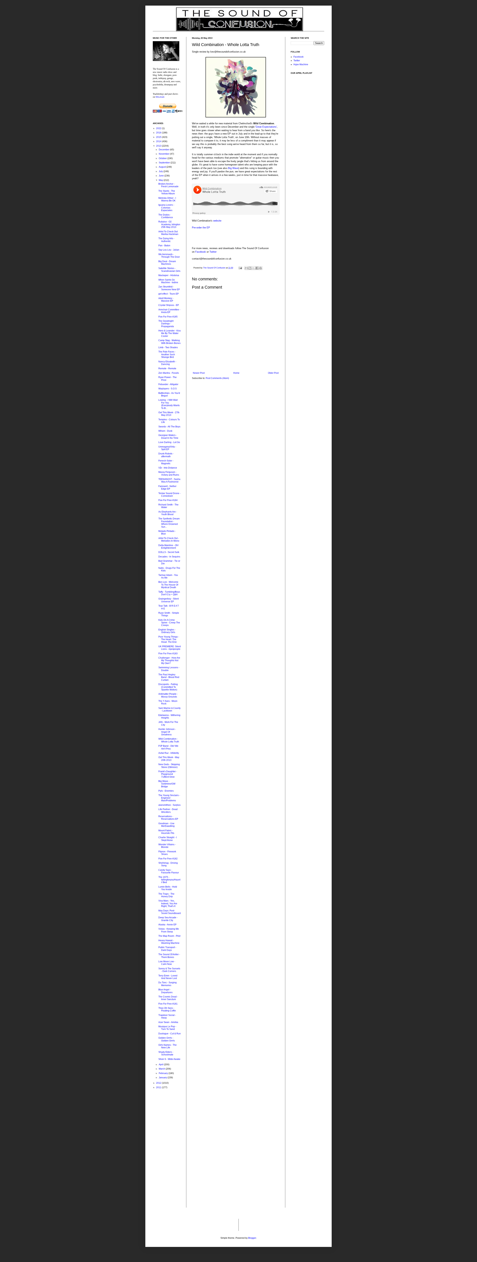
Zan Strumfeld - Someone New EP (169, 288)
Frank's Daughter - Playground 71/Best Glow (167, 774)
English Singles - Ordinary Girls (167, 631)
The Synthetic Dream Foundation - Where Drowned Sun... (169, 522)
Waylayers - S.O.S (167, 388)
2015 (159, 137)
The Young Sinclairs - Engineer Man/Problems (169, 798)
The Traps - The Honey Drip (166, 895)
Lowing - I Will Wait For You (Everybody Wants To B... (169, 404)
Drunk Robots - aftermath (166, 455)
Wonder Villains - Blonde (167, 845)
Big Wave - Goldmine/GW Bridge (166, 784)
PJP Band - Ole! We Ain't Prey (168, 747)
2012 (159, 1083)
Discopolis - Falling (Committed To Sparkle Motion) (168, 687)
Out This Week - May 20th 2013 (168, 758)
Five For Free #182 (168, 858)
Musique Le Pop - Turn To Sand (167, 1027)
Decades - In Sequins (169, 556)
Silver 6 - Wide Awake (169, 1059)
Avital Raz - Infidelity (168, 753)
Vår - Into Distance (167, 467)
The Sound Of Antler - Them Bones (169, 955)
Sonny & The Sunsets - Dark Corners (169, 969)
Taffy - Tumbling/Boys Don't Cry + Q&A (169, 593)
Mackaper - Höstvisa (168, 275)
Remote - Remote (167, 368)
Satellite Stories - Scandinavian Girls (169, 269)
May (161, 180)
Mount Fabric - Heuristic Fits (166, 831)
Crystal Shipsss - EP (168, 305)
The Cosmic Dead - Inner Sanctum (168, 998)
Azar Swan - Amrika (168, 1022)
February (163, 1073)
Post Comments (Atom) (217, 378)
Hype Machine (300, 64)
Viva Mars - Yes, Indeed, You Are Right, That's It (167, 903)
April (161, 1064)
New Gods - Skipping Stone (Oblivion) (169, 765)
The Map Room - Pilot (169, 936)
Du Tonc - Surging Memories (167, 983)
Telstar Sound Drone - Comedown (169, 494)
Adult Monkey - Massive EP (165, 299)
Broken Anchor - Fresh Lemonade (168, 185)
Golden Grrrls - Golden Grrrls (166, 1039)
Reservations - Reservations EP (168, 817)
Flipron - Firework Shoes (167, 852)
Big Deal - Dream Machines (167, 262)
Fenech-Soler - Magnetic (165, 462)
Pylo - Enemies (166, 791)
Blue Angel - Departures (165, 991)
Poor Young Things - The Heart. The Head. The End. (168, 639)
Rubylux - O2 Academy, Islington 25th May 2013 (169, 224)
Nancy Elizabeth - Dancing (167, 363)
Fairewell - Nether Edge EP (167, 487)
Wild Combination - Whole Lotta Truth (168, 740)
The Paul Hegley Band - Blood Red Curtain (168, 677)
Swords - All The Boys (169, 426)
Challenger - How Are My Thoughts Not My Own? (169, 661)
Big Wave (233, 168)
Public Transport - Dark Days (167, 948)
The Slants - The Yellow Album (166, 192)
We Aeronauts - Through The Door (169, 255)
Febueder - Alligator (168, 384)
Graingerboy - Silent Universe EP (168, 600)
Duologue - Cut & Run (169, 1033)
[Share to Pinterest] (260, 268)
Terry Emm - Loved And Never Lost (167, 977)
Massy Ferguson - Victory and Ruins (168, 473)
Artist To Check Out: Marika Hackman (168, 232)
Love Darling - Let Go (169, 442)
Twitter (213, 251)
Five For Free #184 (168, 500)
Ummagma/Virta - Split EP (167, 448)
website (217, 220)
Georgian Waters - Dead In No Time (168, 436)
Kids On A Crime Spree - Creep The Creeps (169, 623)
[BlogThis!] (250, 268)
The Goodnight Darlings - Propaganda (166, 324)
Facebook (200, 251)
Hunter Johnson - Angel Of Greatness (167, 732)
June (161, 175)
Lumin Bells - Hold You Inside (167, 888)
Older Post (273, 373)
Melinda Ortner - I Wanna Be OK (167, 199)
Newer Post (199, 373)
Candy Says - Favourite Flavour (168, 871)
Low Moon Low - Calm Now (166, 962)
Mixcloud (160, 96)
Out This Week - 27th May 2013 (168, 413)
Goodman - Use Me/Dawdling (166, 824)
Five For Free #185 (168, 316)
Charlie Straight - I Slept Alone (167, 838)
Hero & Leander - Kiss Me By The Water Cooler (169, 333)
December (164, 149)
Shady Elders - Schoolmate (165, 1053)
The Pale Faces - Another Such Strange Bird (167, 354)
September (164, 162)
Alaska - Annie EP (167, 924)
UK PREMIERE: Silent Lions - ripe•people (169, 647)
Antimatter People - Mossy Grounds (168, 695)
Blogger (252, 1238)
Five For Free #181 (168, 1003)
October (163, 158)
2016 (159, 132)
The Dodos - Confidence (165, 216)
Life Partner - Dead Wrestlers (168, 810)
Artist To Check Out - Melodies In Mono (168, 539)
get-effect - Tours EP (168, 293)
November (164, 154)
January (163, 1077)
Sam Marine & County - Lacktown (169, 709)
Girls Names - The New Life (167, 1046)
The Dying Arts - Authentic (166, 239)
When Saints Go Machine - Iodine (168, 281)
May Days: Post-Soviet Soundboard (169, 912)
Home (236, 373)
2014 (159, 141)
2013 (159, 146)
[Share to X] (253, 268)
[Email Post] (240, 268)
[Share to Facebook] (257, 268)
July (161, 171)
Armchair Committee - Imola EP (169, 311)
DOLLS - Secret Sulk (168, 552)
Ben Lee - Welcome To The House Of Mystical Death (168, 585)
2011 (159, 1087)
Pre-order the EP (201, 227)
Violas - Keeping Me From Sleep (168, 930)
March (162, 1069)
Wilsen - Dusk (165, 431)
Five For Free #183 (168, 653)
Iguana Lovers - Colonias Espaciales (166, 208)
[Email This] (246, 268)
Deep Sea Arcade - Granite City (168, 918)
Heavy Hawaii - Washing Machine (168, 941)
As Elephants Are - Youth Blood (167, 513)
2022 (159, 128)
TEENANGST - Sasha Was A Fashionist (169, 480)
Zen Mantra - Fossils (168, 373)
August (162, 167)
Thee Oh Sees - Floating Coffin (167, 1009)
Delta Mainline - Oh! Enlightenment (168, 546)
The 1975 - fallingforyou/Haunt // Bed (169, 880)
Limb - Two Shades (168, 347)
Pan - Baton (164, 245)
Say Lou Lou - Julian (168, 250)
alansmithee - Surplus (169, 805)
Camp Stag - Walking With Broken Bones (169, 341)
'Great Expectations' (266, 126)
